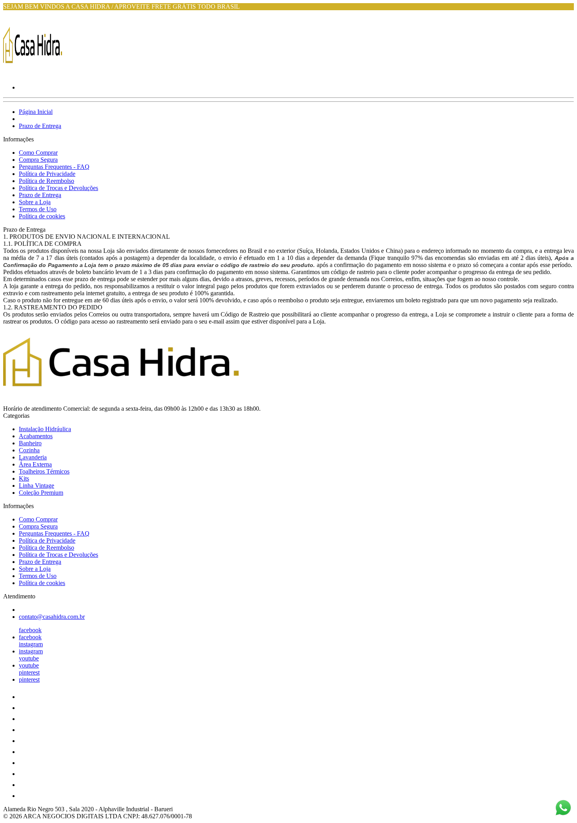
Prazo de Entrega (40, 126)
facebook (30, 630)
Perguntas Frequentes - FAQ (54, 166)
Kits (24, 478)
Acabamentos (36, 436)
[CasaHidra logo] (32, 74)
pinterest (29, 672)
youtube (29, 658)
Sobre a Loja (35, 202)
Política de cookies (42, 216)
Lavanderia (33, 457)
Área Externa (35, 464)
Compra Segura (38, 159)
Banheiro (30, 443)
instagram (31, 644)
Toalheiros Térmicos (44, 471)
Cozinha (29, 450)
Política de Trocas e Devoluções (58, 188)
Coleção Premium (41, 492)
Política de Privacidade (47, 173)
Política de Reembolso (46, 180)
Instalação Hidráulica (45, 429)
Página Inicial (36, 111)
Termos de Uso (38, 209)
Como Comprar (38, 152)
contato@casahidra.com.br (52, 616)
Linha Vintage (36, 485)
